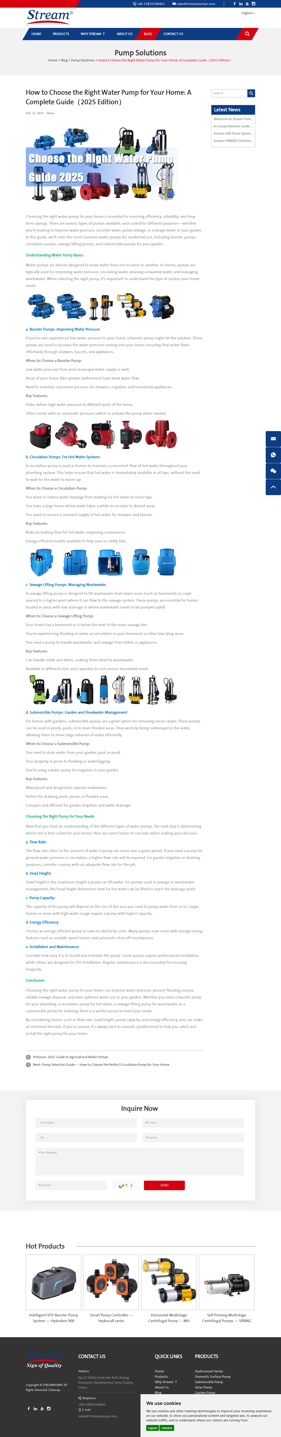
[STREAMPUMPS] (49, 17)
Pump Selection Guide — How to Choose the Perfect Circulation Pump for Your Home (105, 1065)
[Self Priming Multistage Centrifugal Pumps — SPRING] (226, 1282)
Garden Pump (205, 1393)
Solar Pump (203, 1387)
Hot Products (45, 1246)
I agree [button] (152, 1428)
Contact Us (92, 1356)
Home (53, 60)
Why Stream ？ (166, 1382)
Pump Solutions (83, 60)
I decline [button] (166, 1428)
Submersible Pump (209, 1382)
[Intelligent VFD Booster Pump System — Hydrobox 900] (53, 1282)
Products (161, 1377)
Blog (64, 60)
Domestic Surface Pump (213, 1377)
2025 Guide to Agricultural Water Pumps (78, 1057)
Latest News (227, 110)
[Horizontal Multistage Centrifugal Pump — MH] (169, 1282)
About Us (162, 1387)
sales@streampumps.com (196, 4)
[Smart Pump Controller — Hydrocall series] (111, 1282)
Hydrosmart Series (209, 1371)
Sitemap (54, 1390)
